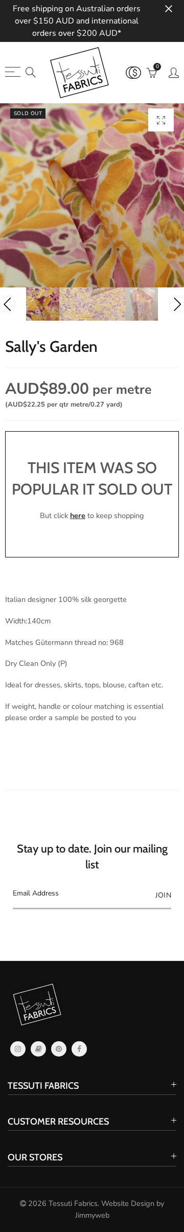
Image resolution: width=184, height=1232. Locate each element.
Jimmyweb (92, 1215)
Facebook (79, 1049)
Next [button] (177, 304)
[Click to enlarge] (161, 119)
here (77, 515)
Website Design (127, 1203)
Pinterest (58, 1049)
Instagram (18, 1049)
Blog (38, 1049)
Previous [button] (7, 304)
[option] (92, 195)
